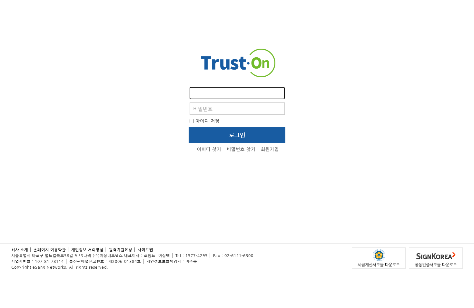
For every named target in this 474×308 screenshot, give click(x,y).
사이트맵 (145, 249)
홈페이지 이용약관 (50, 249)
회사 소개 (19, 249)
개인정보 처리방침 (87, 249)
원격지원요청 (120, 249)
